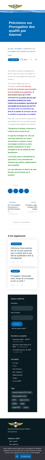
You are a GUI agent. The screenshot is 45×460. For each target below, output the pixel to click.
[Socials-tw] (8, 63)
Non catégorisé (17, 372)
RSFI (14, 400)
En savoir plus (25, 456)
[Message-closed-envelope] (15, 63)
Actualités (18, 49)
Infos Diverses (17, 369)
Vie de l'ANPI (17, 381)
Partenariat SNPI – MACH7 (21, 339)
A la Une (15, 363)
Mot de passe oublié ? (19, 328)
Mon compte (13, 441)
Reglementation (18, 375)
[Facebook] (11, 63)
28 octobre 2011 (16, 243)
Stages (15, 378)
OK (17, 456)
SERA (15, 403)
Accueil (10, 49)
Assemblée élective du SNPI (22, 350)
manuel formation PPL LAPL (22, 392)
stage (22, 403)
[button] (29, 6)
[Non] (42, 453)
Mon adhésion (13, 444)
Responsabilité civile (19, 396)
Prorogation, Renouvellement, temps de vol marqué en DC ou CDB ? (22, 278)
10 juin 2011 (15, 271)
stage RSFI (16, 407)
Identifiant (14, 303)
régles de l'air (24, 400)
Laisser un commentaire (21, 222)
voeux (26, 407)
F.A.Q (9, 55)
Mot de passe (15, 312)
